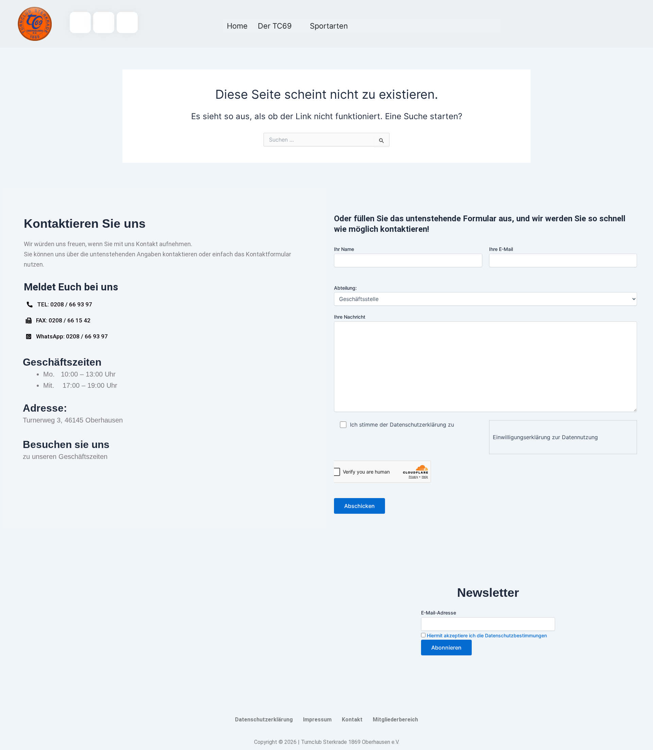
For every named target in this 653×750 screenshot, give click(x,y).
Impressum (317, 719)
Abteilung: (345, 288)
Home (237, 25)
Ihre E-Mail (501, 249)
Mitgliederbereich (395, 719)
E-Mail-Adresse (438, 613)
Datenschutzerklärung (264, 719)
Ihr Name (344, 249)
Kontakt (352, 719)
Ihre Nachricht (349, 317)
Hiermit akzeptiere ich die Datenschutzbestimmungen (487, 635)
